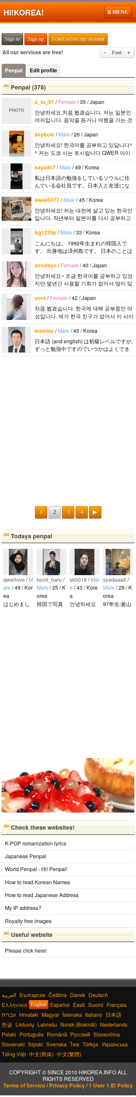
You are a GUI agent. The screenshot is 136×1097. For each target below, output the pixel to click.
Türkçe (90, 1044)
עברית (9, 1014)
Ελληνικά (14, 1005)
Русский (80, 1034)
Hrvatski (28, 1014)
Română (57, 1034)
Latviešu (47, 1024)
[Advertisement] (68, 430)
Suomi (95, 1005)
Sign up (36, 39)
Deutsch (98, 995)
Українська (115, 1044)
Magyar (50, 1014)
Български (32, 995)
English (39, 1004)
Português (31, 1034)
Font (116, 52)
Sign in (12, 39)
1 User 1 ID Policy (111, 1085)
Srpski (35, 1044)
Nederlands (113, 1024)
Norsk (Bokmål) (78, 1024)
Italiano (93, 1014)
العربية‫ (9, 995)
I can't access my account (78, 39)
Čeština (58, 995)
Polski (9, 1034)
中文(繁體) (69, 1054)
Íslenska (72, 1014)
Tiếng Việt (14, 1054)
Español (60, 1005)
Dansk (77, 995)
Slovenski (13, 1044)
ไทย (74, 1044)
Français (117, 1005)
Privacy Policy (67, 1085)
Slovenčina (106, 1034)
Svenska (56, 1044)
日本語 (113, 1014)
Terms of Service (24, 1085)
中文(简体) (41, 1054)
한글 (7, 1024)
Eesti (79, 1005)
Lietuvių (25, 1024)
